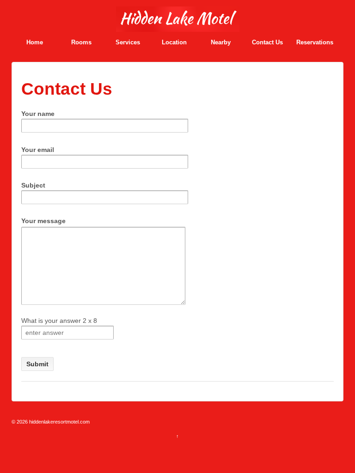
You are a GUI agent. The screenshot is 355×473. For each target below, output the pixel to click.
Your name (38, 113)
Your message (43, 220)
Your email (37, 149)
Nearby (221, 42)
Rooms (81, 42)
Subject (33, 185)
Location (174, 42)
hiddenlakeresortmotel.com (59, 421)
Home (34, 42)
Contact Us (267, 42)
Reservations (314, 42)
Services (128, 42)
